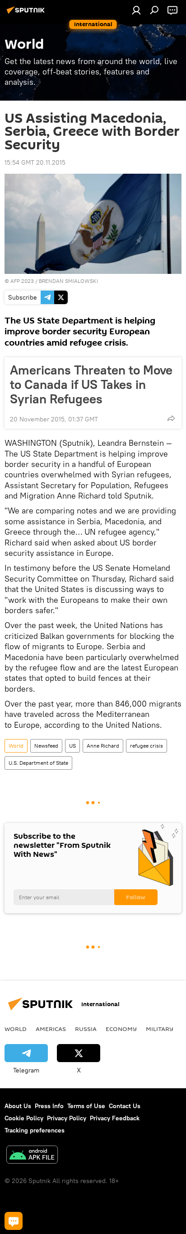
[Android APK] (32, 1156)
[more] (171, 418)
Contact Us (124, 1106)
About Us (18, 1106)
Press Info (49, 1106)
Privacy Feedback (115, 1118)
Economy (121, 1029)
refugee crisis (146, 745)
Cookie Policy (24, 1118)
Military (159, 1029)
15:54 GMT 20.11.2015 (35, 162)
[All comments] (14, 1221)
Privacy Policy (66, 1118)
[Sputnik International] (27, 13)
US (72, 745)
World (16, 745)
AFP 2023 (22, 280)
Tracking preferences (35, 1130)
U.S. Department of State (38, 762)
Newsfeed (46, 745)
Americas (51, 1029)
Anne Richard (103, 745)
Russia (86, 1029)
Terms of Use (86, 1106)
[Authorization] (136, 10)
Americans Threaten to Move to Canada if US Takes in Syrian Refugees (91, 384)
